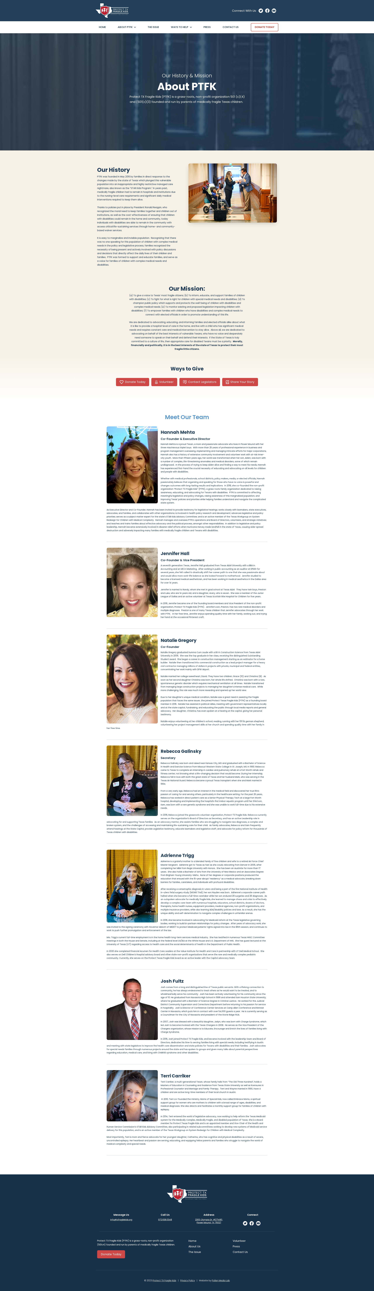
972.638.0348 (165, 1219)
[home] (112, 10)
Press (207, 27)
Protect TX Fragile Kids (164, 1280)
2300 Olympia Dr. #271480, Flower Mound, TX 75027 (209, 1221)
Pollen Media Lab (221, 1280)
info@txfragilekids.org (121, 1219)
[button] (127, 27)
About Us (194, 1246)
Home (102, 27)
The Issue (153, 27)
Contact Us (231, 27)
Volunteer (239, 1241)
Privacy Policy (187, 1280)
